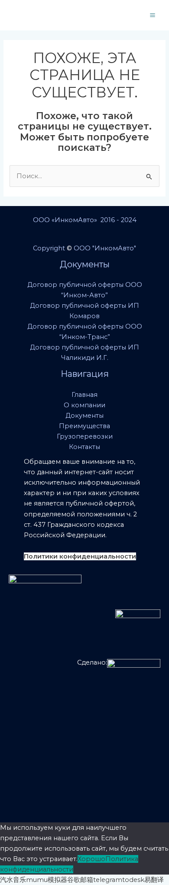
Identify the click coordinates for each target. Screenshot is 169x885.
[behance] (94, 15)
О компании (84, 405)
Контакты (84, 447)
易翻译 (154, 880)
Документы (84, 415)
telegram (107, 880)
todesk (133, 880)
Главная (85, 395)
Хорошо (91, 859)
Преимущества (84, 426)
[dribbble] (115, 15)
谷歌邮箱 (80, 880)
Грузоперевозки (85, 436)
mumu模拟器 (46, 880)
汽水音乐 (13, 880)
